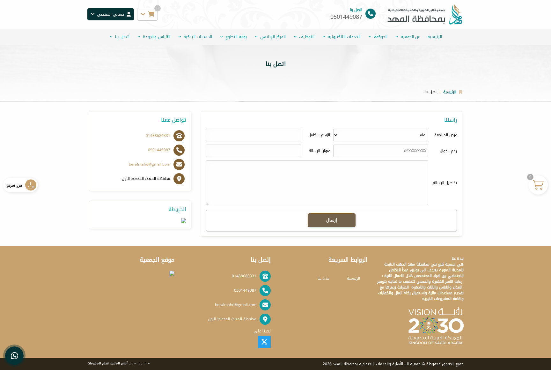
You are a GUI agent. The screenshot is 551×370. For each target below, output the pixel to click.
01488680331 (158, 135)
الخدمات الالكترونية (344, 37)
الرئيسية (435, 37)
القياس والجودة (156, 37)
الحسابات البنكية (198, 37)
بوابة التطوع (236, 37)
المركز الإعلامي (273, 37)
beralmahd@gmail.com (149, 164)
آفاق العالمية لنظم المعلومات (107, 363)
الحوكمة (380, 37)
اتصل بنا (122, 37)
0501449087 (159, 149)
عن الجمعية (410, 37)
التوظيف (306, 37)
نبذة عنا (323, 278)
